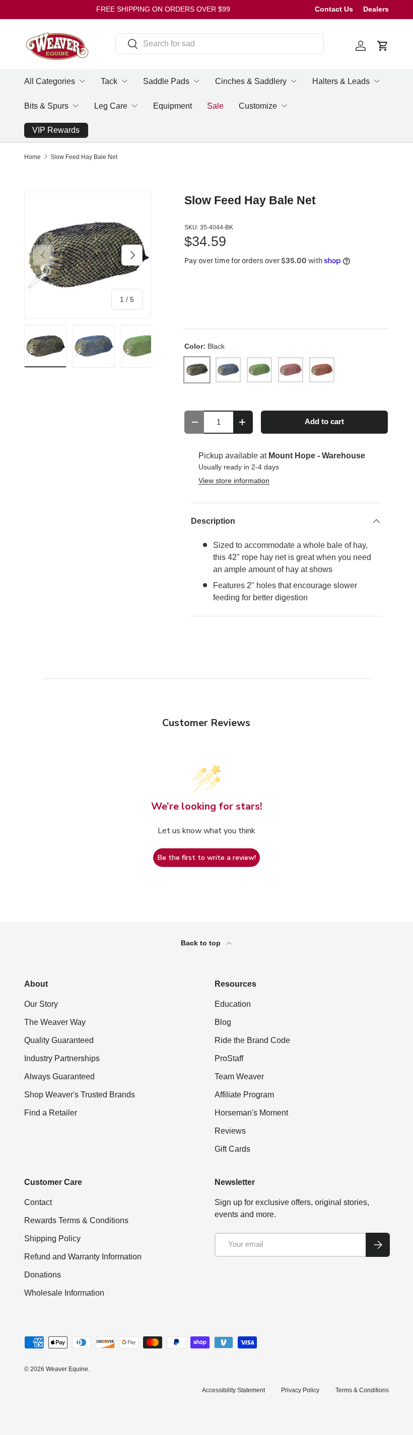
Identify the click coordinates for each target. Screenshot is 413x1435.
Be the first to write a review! (207, 857)
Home (32, 157)
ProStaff (229, 1058)
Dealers (376, 9)
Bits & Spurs (46, 106)
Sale (215, 106)
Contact (38, 1202)
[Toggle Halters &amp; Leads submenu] (377, 81)
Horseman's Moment (251, 1112)
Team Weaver (239, 1076)
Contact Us (334, 9)
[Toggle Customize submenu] (284, 106)
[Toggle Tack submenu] (124, 81)
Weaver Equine (67, 1369)
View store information (233, 480)
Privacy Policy (300, 1390)
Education (233, 1004)
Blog (223, 1022)
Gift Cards (232, 1149)
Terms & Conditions (362, 1390)
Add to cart (324, 422)
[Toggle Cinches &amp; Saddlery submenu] (294, 81)
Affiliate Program (244, 1094)
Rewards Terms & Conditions (76, 1220)
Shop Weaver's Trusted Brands (79, 1094)
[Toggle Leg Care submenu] (134, 106)
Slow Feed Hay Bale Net (83, 157)
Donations (42, 1274)
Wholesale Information (64, 1293)
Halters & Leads (341, 81)
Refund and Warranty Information (83, 1256)
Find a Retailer (50, 1112)
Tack (109, 81)
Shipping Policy (52, 1238)
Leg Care (110, 106)
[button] (383, 46)
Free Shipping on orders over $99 (163, 9)
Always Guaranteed (59, 1076)
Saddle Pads (166, 81)
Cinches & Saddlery (251, 81)
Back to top (202, 943)
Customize (258, 106)
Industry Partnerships (62, 1058)
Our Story (41, 1004)
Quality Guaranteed (59, 1040)
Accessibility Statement (233, 1390)
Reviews (230, 1131)
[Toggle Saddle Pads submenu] (196, 81)
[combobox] (219, 44)
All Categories (49, 81)
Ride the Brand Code (252, 1040)
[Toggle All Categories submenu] (82, 81)
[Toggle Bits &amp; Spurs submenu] (76, 106)
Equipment (172, 106)
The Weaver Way (55, 1022)
